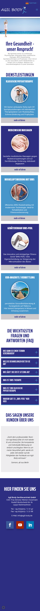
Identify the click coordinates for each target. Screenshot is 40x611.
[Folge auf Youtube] (20, 525)
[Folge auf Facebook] (10, 525)
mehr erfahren (19, 120)
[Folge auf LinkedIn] (30, 525)
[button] (3, 607)
